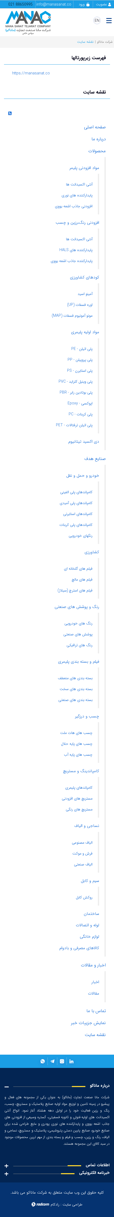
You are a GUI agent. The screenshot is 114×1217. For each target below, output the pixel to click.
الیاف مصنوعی (82, 843)
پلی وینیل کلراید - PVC (76, 381)
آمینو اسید (85, 294)
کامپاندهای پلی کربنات (76, 525)
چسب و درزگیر (87, 716)
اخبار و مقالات (93, 965)
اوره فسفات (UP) (80, 305)
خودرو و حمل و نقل (82, 475)
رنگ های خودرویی (78, 623)
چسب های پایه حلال (77, 744)
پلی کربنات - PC (81, 414)
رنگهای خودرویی (81, 536)
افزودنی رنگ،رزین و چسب (77, 222)
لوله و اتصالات (87, 925)
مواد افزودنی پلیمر (84, 168)
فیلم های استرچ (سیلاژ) (75, 590)
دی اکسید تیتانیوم (83, 441)
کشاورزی (92, 552)
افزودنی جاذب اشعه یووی (74, 206)
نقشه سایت (95, 1034)
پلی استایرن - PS (80, 371)
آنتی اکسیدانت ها (79, 184)
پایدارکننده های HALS (76, 250)
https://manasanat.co (31, 73)
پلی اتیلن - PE (82, 349)
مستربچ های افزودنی (77, 798)
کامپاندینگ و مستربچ (81, 771)
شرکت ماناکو (105, 42)
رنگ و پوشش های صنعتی (77, 607)
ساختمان (91, 914)
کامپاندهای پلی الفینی (76, 492)
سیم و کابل (90, 881)
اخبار (95, 982)
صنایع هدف (95, 458)
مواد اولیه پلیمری (85, 332)
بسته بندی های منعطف (75, 678)
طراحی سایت (72, 1204)
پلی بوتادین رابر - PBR (76, 392)
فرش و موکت (82, 853)
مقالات (93, 993)
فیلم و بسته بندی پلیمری (78, 661)
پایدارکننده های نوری (77, 195)
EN (97, 21)
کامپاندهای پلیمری (79, 788)
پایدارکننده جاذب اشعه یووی (72, 261)
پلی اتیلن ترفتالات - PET (74, 425)
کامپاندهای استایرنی (78, 514)
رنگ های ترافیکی (80, 645)
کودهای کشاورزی (84, 277)
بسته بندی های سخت (76, 689)
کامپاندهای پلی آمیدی (76, 503)
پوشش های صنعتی (78, 634)
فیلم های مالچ (82, 579)
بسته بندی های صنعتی (75, 700)
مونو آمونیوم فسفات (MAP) (72, 316)
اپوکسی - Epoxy (80, 403)
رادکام (55, 1204)
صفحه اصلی (95, 127)
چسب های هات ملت (76, 733)
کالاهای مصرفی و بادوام (79, 948)
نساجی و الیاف (86, 826)
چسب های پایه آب (78, 755)
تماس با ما (96, 1011)
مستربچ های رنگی (79, 809)
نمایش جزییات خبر (88, 1022)
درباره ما (98, 139)
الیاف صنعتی (83, 864)
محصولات (97, 151)
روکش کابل (84, 897)
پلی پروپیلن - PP (80, 360)
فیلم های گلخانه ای (78, 569)
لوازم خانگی (89, 936)
